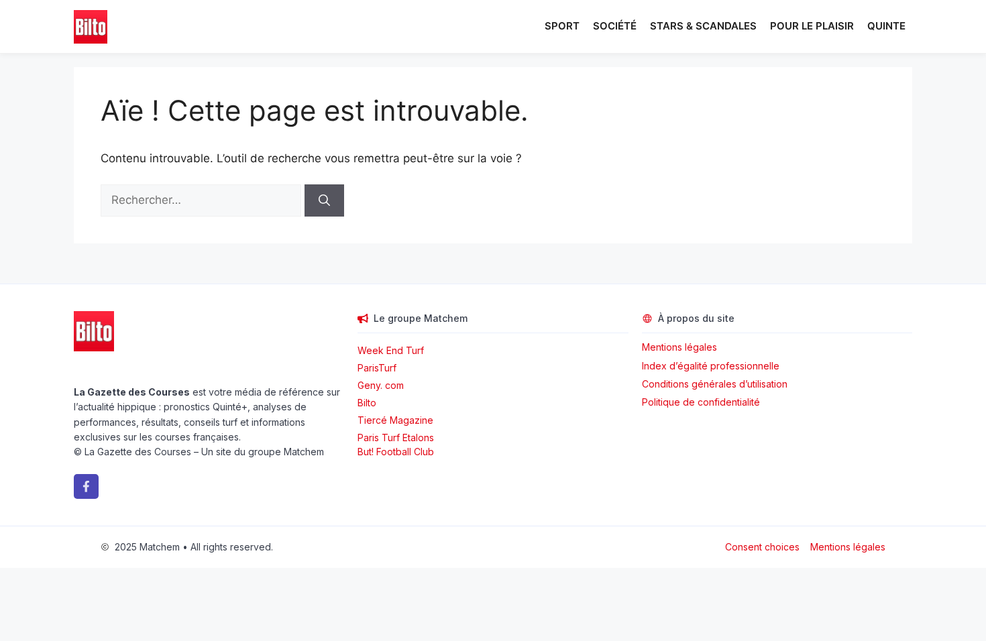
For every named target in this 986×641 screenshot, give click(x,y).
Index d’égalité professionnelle (712, 365)
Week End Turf (391, 350)
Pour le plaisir (812, 25)
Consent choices (762, 546)
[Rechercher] (324, 200)
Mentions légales (679, 347)
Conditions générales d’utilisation (714, 384)
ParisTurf (377, 367)
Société (615, 25)
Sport (562, 25)
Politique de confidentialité (701, 402)
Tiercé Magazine (395, 420)
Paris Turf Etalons (396, 437)
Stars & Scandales (703, 25)
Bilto (367, 402)
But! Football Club (396, 451)
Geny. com (381, 385)
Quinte (886, 25)
